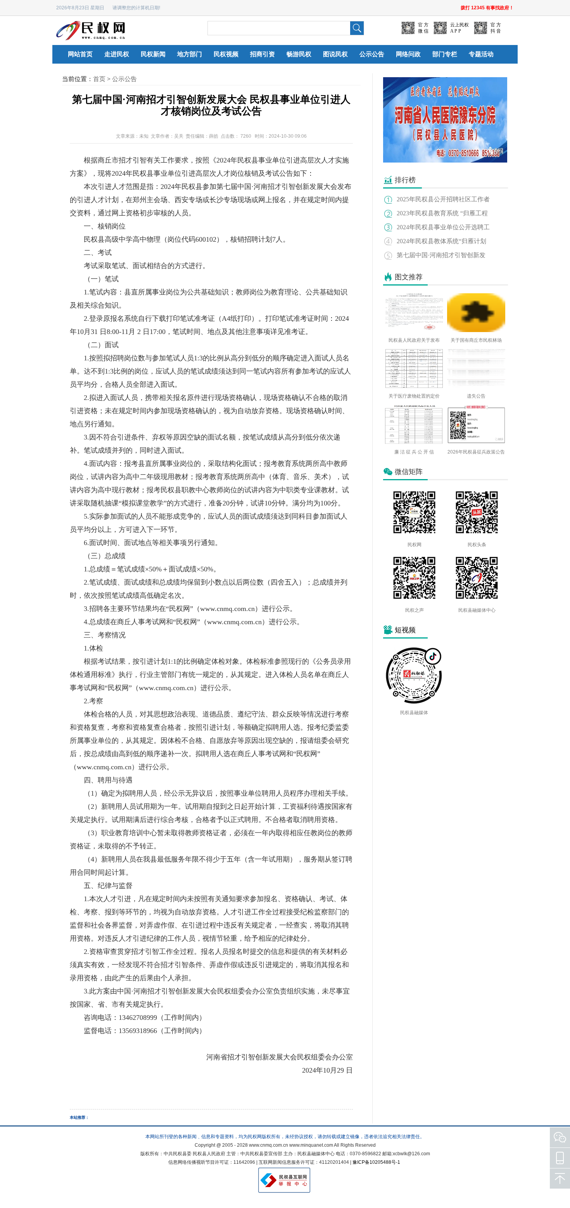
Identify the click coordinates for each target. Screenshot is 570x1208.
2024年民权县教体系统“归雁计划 (441, 241)
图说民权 (335, 54)
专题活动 (481, 54)
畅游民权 (299, 54)
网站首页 (80, 54)
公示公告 (371, 54)
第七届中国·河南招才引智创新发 (441, 255)
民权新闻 (153, 54)
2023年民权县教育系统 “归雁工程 (442, 213)
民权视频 (226, 54)
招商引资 (262, 54)
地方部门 (189, 54)
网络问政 (408, 54)
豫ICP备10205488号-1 (376, 1162)
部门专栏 (444, 54)
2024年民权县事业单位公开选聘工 (443, 227)
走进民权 (116, 54)
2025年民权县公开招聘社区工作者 (443, 199)
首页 (99, 79)
